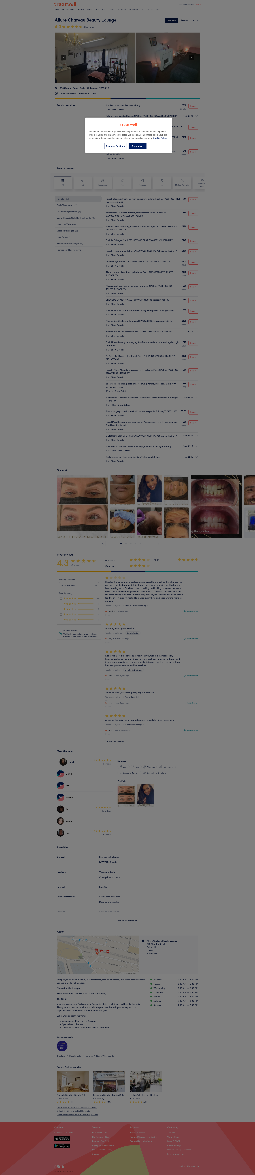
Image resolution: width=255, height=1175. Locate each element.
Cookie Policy (160, 138)
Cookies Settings (115, 146)
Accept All (137, 146)
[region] (128, 135)
